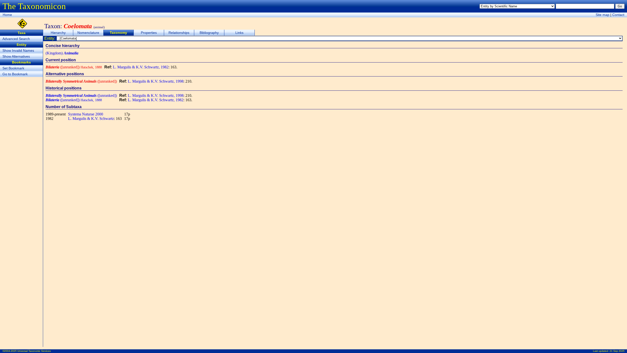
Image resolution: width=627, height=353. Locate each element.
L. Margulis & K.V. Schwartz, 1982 (141, 67)
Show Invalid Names (18, 50)
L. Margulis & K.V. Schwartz (91, 118)
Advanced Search (16, 39)
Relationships (179, 33)
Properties (149, 33)
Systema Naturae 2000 (85, 114)
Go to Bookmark (15, 74)
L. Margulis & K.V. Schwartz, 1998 (155, 81)
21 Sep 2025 (617, 351)
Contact (618, 15)
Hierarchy (58, 33)
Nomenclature (88, 33)
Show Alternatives (16, 56)
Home (7, 15)
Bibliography (209, 33)
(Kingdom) (62, 53)
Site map (602, 15)
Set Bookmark (13, 68)
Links (239, 33)
